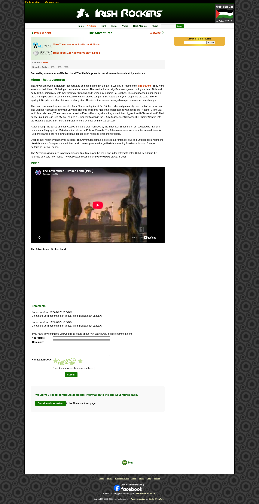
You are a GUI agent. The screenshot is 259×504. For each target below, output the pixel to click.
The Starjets (145, 86)
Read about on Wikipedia (76, 52)
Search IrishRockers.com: (199, 39)
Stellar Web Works (157, 499)
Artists (92, 26)
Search (157, 479)
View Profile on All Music (76, 44)
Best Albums (140, 26)
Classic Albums (122, 479)
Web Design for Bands (145, 493)
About (155, 26)
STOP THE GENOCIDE (224, 13)
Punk (103, 26)
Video (125, 26)
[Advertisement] (98, 279)
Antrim (44, 62)
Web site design (138, 499)
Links (149, 479)
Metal (114, 26)
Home (80, 26)
